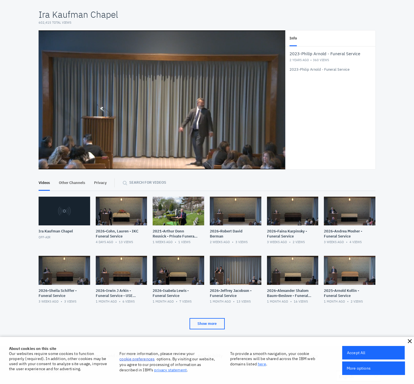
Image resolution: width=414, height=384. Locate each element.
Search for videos (147, 182)
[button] (410, 341)
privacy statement (170, 369)
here (262, 364)
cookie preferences (137, 358)
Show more (207, 323)
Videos (44, 182)
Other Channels (72, 182)
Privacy (100, 182)
